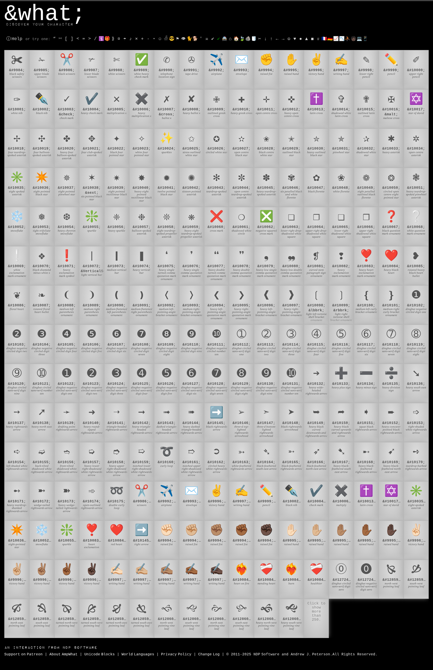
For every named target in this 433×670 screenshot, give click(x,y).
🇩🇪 (330, 38)
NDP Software (50, 647)
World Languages (138, 654)
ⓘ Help (14, 38)
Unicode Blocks (99, 654)
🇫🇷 (324, 38)
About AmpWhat (63, 654)
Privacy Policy (176, 654)
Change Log (209, 654)
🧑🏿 (353, 38)
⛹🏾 (347, 38)
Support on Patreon (23, 654)
